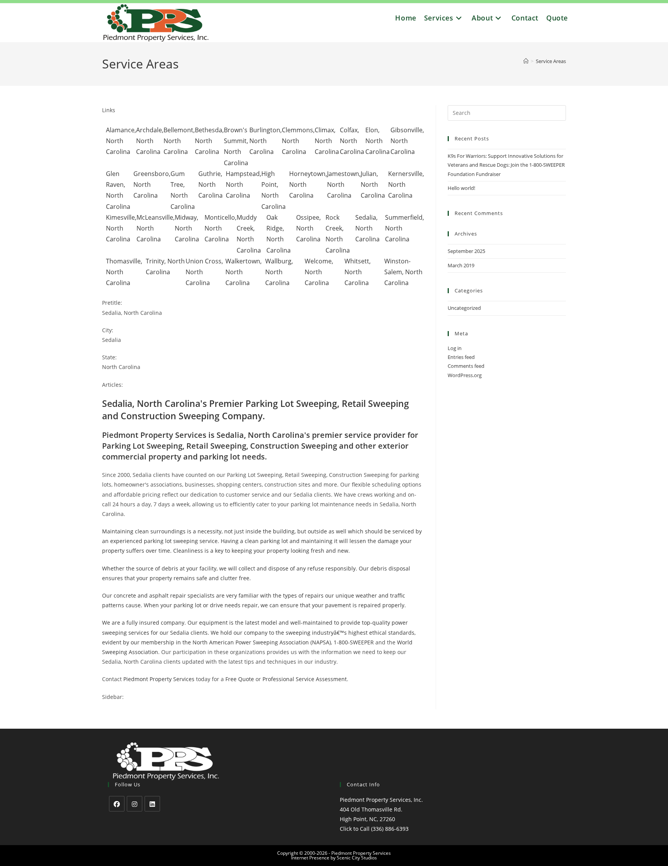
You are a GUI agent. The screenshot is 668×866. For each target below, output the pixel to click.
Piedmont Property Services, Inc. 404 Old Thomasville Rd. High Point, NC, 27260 (381, 809)
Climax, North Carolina (327, 141)
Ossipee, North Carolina (308, 228)
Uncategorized (464, 307)
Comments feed (466, 365)
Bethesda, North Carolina (209, 141)
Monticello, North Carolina (220, 228)
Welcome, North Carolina (319, 272)
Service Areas (551, 61)
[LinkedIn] (152, 803)
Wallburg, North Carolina (279, 272)
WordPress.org (465, 375)
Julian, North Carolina (373, 184)
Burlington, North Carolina (265, 141)
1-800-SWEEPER (354, 642)
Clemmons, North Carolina (298, 141)
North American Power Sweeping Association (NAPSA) (262, 642)
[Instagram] (134, 803)
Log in (455, 348)
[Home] (525, 61)
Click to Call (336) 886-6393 (374, 828)
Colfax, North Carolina (352, 141)
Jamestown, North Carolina (344, 184)
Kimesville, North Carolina (121, 228)
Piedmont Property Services (158, 679)
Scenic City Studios (357, 857)
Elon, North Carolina (377, 141)
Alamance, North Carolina (121, 141)
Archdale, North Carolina (150, 141)
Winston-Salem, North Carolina (403, 272)
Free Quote (239, 679)
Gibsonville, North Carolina (407, 141)
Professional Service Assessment (304, 679)
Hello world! (461, 187)
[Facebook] (116, 803)
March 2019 (461, 265)
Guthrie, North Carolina (210, 184)
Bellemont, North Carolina (179, 141)
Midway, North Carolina (187, 228)
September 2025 (466, 251)
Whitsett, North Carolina (357, 272)
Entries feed (461, 357)
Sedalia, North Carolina (367, 228)
